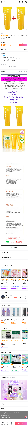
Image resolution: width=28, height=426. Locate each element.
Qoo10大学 (3, 413)
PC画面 (23, 412)
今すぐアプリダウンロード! (10, 413)
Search (22, 2)
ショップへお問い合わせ (14, 257)
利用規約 (6, 412)
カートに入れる (21, 423)
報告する (3, 408)
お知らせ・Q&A (13, 252)
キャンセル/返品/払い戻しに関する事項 (8, 66)
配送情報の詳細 (4, 64)
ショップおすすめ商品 (6, 305)
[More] (13, 45)
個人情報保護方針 (12, 412)
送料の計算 (12, 57)
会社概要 (2, 412)
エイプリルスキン (5, 35)
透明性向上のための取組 (5, 415)
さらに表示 (14, 247)
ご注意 (2, 404)
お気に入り (3, 424)
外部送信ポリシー (19, 412)
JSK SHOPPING (9, 2)
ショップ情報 (13, 292)
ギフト (11, 424)
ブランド (13, 262)
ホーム (17, 413)
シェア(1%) (7, 424)
